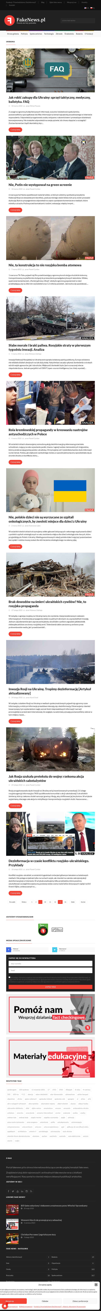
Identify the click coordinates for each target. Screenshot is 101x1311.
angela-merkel (36, 1118)
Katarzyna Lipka (35, 526)
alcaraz (73, 1104)
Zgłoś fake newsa (56, 2)
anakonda (66, 1113)
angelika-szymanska (51, 1118)
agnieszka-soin (60, 1099)
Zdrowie (59, 34)
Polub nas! (15, 948)
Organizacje (72, 1263)
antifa (53, 1122)
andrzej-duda (23, 1118)
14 (65, 902)
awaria (9, 1141)
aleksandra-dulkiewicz (15, 1108)
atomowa (36, 1136)
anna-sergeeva (32, 1122)
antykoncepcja (76, 1122)
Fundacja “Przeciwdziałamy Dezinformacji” (21, 2)
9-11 (23, 1094)
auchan (44, 1136)
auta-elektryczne (74, 1136)
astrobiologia (43, 1131)
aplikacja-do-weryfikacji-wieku (77, 1127)
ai (77, 1099)
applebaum (11, 1131)
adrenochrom (70, 1094)
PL (94, 8)
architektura (22, 1131)
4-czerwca (86, 1090)
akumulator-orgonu (48, 1104)
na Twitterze (62, 950)
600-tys (16, 1094)
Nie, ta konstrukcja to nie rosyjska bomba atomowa (45, 265)
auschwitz (53, 1136)
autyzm (85, 1136)
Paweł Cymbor (35, 189)
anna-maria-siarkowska (15, 1122)
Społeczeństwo (36, 34)
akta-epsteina (33, 1104)
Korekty (84, 2)
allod (27, 1108)
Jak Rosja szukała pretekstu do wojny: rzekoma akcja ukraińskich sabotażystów (46, 778)
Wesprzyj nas (71, 2)
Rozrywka (28, 1275)
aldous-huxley (83, 1104)
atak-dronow (67, 1131)
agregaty (71, 1099)
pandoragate (11, 1090)
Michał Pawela (35, 106)
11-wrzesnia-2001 (38, 1090)
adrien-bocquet (82, 1094)
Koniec (83, 902)
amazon (58, 1108)
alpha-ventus (36, 1108)
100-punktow (24, 1090)
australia (62, 1136)
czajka (17, 1141)
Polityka (24, 34)
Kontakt (12, 5)
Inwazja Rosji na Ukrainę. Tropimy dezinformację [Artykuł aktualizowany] (50, 691)
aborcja (30, 1094)
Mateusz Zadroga (35, 354)
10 (45, 902)
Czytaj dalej (15, 129)
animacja (71, 1118)
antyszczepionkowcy (51, 1127)
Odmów (45, 1301)
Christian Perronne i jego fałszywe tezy (38, 1234)
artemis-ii (32, 1131)
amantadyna (48, 1108)
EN (88, 8)
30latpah (69, 1090)
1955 (54, 1090)
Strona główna (13, 34)
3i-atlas (77, 1090)
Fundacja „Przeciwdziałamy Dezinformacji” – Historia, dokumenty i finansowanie (60, 1307)
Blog (42, 2)
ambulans (10, 1113)
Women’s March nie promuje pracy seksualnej (41, 1220)
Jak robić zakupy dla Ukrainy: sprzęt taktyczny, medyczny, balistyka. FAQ (49, 99)
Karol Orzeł (34, 698)
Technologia (49, 34)
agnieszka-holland (45, 1099)
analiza (75, 1113)
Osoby (27, 1269)
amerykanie (30, 1113)
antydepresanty (63, 1122)
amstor (57, 1113)
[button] (96, 1284)
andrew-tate (11, 1118)
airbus (83, 1099)
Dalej (72, 902)
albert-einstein (63, 1104)
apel (62, 1127)
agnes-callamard (30, 1099)
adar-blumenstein (56, 1094)
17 (49, 1090)
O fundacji (89, 34)
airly (89, 1099)
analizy (82, 1113)
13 (60, 902)
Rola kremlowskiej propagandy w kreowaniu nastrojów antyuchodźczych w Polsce (48, 432)
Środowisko (69, 34)
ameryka (20, 1113)
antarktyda (44, 1122)
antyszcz (38, 1127)
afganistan (11, 1099)
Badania (79, 34)
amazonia (67, 1108)
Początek (12, 902)
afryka (19, 1099)
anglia (63, 1118)
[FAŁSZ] (50, 157)
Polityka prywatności (11, 1307)
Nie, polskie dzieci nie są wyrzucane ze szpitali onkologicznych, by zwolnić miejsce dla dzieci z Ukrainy (48, 519)
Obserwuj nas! (62, 948)
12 (55, 902)
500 (8, 1094)
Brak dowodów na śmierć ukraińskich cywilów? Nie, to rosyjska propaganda (47, 604)
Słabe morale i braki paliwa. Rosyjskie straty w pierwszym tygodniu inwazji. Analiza (50, 347)
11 (50, 902)
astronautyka (55, 1131)
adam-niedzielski (42, 1094)
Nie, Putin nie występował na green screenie (40, 185)
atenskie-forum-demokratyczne (18, 1136)
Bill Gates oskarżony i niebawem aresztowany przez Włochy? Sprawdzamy (54, 1205)
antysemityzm (27, 1127)
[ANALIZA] (50, 318)
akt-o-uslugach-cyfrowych (16, 1104)
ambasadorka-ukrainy (81, 1108)
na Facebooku (16, 950)
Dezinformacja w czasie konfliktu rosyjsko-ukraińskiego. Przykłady (49, 863)
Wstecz (24, 902)
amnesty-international (45, 1113)
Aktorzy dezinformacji (27, 1257)
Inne (27, 1263)
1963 (61, 1090)
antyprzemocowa (13, 1127)
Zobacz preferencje (80, 1301)
